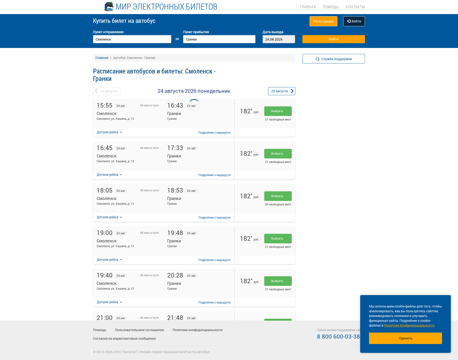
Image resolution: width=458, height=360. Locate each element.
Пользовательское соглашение (139, 330)
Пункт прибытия (196, 32)
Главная (308, 6)
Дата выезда (273, 32)
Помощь (331, 6)
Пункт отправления (108, 32)
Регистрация (323, 21)
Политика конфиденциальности (197, 330)
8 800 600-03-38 (338, 336)
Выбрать (278, 111)
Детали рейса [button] (108, 132)
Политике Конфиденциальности (409, 325)
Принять (405, 338)
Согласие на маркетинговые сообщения (124, 338)
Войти (356, 21)
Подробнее (214, 132)
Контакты (355, 6)
